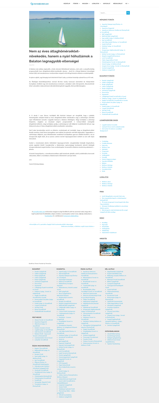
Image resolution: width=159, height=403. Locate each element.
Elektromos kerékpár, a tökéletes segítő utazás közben (77, 226)
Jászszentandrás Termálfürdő (91, 313)
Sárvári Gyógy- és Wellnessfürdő (111, 64)
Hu (126, 3)
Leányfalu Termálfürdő (41, 340)
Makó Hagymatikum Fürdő (115, 303)
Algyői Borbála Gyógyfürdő (115, 271)
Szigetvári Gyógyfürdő (65, 385)
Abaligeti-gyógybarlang (114, 338)
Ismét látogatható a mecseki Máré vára (113, 196)
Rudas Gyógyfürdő (107, 88)
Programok (105, 151)
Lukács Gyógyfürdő (107, 86)
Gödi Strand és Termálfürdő (43, 332)
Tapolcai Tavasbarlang (113, 343)
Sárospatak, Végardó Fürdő (43, 382)
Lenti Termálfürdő (107, 58)
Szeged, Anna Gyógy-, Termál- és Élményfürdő (115, 66)
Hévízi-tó (104, 48)
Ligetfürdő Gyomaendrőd (114, 301)
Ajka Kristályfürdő (64, 273)
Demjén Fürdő (39, 354)
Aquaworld (105, 94)
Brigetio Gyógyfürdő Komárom (111, 56)
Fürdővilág (105, 141)
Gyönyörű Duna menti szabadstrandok (113, 127)
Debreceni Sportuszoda (90, 293)
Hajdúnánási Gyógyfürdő (90, 301)
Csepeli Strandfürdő (108, 108)
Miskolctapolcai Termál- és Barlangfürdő (113, 62)
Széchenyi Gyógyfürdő (108, 90)
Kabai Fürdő (86, 315)
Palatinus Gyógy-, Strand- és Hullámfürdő (114, 98)
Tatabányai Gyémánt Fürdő (67, 389)
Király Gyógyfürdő (107, 84)
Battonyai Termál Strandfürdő (116, 279)
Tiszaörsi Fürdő (87, 339)
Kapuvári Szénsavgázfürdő (66, 345)
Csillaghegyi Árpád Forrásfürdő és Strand (114, 96)
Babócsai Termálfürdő (65, 281)
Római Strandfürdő (107, 112)
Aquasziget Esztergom (65, 279)
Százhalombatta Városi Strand (43, 338)
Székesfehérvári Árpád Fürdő (67, 379)
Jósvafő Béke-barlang (113, 334)
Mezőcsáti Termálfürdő (41, 370)
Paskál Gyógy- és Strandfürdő (110, 106)
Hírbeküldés (105, 226)
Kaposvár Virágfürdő (65, 343)
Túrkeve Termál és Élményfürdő (92, 341)
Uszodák (104, 157)
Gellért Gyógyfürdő (107, 82)
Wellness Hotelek (107, 167)
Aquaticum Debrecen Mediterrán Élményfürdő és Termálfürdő (89, 273)
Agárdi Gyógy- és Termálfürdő (67, 271)
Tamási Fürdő (63, 387)
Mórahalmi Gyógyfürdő (114, 305)
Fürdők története (107, 143)
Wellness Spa (106, 147)
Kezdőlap (67, 3)
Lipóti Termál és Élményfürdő (67, 353)
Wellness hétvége (107, 165)
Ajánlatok (95, 3)
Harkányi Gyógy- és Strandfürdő (111, 46)
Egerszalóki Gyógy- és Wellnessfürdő (113, 38)
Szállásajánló (105, 155)
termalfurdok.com (39, 211)
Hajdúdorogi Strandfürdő (90, 307)
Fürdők (75, 3)
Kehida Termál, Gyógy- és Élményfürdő (113, 54)
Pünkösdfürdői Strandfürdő (110, 114)
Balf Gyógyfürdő (107, 34)
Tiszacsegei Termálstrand (90, 337)
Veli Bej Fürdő (106, 110)
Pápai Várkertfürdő (64, 365)
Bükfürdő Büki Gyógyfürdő (110, 36)
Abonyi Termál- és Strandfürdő (44, 320)
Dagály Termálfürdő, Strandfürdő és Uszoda (115, 100)
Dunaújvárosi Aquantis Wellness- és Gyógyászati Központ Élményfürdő (67, 327)
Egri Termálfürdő (40, 360)
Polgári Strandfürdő (89, 329)
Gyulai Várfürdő (106, 44)
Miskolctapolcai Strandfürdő (43, 378)
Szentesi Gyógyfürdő (113, 325)
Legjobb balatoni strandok (109, 125)
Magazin (85, 3)
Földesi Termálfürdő (89, 299)
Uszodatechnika (106, 169)
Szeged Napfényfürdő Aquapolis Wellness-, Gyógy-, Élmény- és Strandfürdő (113, 321)
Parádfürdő (38, 380)
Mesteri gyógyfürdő (64, 355)
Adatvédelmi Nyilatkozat (109, 232)
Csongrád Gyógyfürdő (113, 283)
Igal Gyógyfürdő (63, 341)
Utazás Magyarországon (109, 159)
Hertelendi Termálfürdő (66, 337)
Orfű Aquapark (63, 363)
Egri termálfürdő (107, 40)
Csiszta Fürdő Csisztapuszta (67, 311)
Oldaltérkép (105, 230)
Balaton (31, 65)
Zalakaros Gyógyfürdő (108, 70)
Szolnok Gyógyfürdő (108, 68)
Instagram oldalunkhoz (70, 216)
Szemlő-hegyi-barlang (113, 336)
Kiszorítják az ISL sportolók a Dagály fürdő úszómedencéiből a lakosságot (51, 224)
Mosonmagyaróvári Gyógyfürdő (68, 357)
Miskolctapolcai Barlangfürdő (43, 376)
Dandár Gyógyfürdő (107, 80)
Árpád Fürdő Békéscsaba (114, 273)
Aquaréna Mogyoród (108, 28)
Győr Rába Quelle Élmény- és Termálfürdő (114, 42)
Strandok (104, 153)
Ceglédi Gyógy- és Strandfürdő (44, 330)
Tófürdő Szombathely (65, 395)
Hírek (103, 171)
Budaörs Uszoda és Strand (42, 328)
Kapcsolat (106, 3)
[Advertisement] (61, 100)
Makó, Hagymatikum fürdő (110, 60)
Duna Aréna (105, 92)
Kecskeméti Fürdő (112, 295)
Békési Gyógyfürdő (112, 281)
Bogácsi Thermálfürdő (41, 348)
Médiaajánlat (117, 3)
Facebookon (49, 216)
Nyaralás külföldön (107, 161)
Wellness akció (106, 181)
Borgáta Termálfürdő (65, 301)
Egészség (104, 145)
